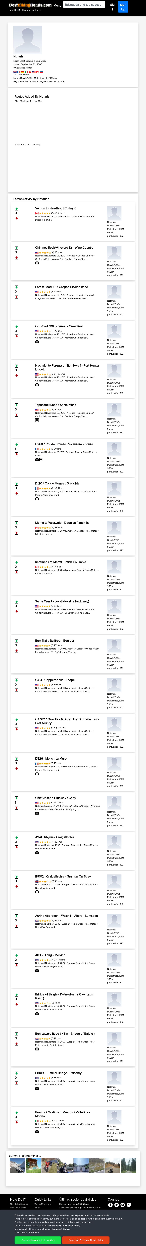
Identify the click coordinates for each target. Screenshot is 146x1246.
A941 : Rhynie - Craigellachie (54, 837)
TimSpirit (63, 1204)
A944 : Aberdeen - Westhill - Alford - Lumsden (66, 915)
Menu (57, 5)
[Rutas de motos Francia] (19, 71)
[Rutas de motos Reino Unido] (15, 71)
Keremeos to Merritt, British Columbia (60, 562)
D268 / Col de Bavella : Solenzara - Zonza (64, 444)
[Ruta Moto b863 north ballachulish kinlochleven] (49, 1165)
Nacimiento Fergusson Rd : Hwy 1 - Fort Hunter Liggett (67, 367)
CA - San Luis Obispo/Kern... (74, 259)
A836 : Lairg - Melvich (50, 955)
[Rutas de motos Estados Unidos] (34, 71)
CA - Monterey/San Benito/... (74, 337)
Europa (69, 452)
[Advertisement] (73, 123)
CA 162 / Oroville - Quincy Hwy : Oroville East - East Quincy (67, 721)
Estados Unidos (85, 255)
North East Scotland (45, 848)
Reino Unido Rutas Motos (83, 845)
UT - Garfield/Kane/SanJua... (64, 652)
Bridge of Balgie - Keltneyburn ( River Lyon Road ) (64, 996)
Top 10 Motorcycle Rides (43, 1206)
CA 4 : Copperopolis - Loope (55, 680)
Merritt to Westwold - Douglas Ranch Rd (62, 522)
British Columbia (43, 219)
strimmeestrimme (67, 1207)
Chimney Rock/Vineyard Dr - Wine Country (64, 247)
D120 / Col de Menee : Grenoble (57, 483)
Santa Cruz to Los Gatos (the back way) (62, 601)
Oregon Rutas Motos (45, 298)
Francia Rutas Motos (85, 452)
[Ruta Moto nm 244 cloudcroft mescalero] (128, 1165)
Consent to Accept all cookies (37, 1240)
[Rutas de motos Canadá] (37, 71)
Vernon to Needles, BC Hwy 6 (55, 208)
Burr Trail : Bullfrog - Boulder (54, 640)
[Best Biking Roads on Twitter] (116, 1204)
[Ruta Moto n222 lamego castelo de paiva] (81, 1165)
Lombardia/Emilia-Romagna (48, 1127)
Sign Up (123, 7)
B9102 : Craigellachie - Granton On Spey (63, 876)
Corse (38, 455)
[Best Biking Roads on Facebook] (110, 1204)
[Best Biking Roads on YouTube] (122, 1204)
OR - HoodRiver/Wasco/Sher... (72, 298)
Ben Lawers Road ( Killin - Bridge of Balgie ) (65, 1033)
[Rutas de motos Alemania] (22, 71)
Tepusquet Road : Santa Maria (55, 404)
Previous (5, 1166)
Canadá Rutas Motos (82, 216)
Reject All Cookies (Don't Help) (86, 1240)
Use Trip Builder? (18, 1207)
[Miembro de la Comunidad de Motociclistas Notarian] (114, 213)
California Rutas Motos (46, 259)
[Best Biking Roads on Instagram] (129, 1204)
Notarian (39, 216)
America (65, 216)
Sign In (113, 7)
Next (140, 1166)
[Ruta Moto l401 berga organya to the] (65, 1165)
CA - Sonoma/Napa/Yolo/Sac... (75, 612)
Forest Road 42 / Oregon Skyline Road (61, 287)
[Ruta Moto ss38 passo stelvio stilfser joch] (17, 1165)
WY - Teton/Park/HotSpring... (64, 809)
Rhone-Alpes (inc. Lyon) (47, 495)
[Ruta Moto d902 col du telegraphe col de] (33, 1165)
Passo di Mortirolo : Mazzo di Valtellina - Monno (62, 1114)
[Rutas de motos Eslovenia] (41, 71)
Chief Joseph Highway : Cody (55, 797)
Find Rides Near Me (19, 1204)
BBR (80, 1204)
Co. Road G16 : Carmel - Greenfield (59, 326)
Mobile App (95, 1207)
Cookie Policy (73, 1225)
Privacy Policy (54, 1225)
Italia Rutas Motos (85, 1124)
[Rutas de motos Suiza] (30, 71)
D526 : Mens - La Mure (51, 758)
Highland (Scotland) (53, 966)
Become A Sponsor (61, 1229)
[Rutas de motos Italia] (26, 71)
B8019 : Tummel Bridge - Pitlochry (58, 1073)
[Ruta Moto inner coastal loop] (112, 1165)
